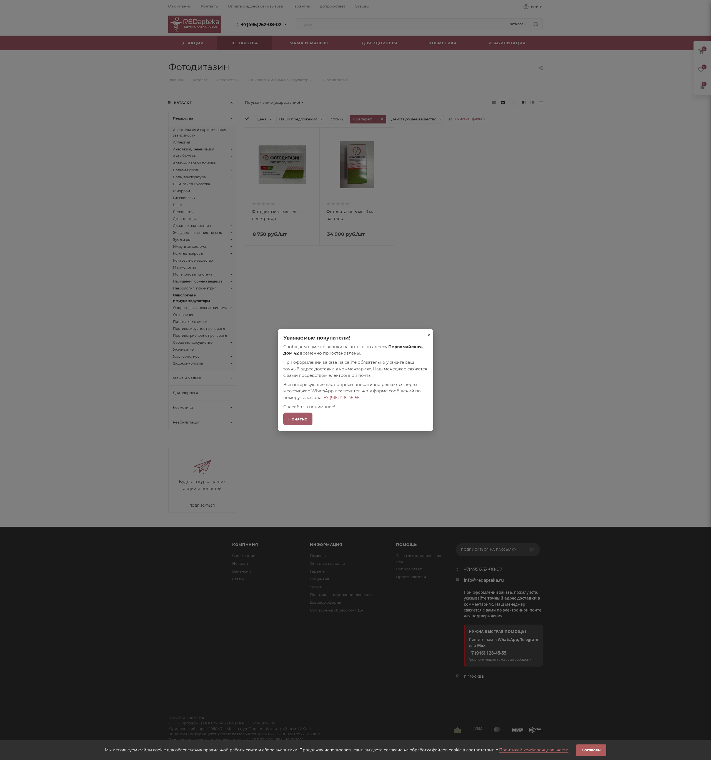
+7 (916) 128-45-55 (341, 397)
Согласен (591, 749)
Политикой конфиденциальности (534, 749)
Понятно (297, 419)
